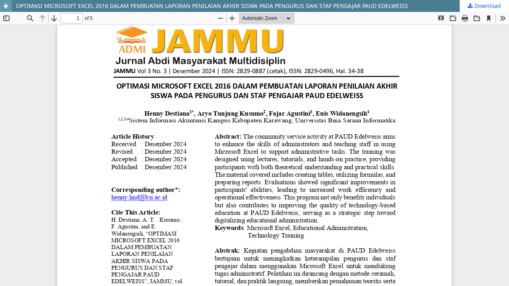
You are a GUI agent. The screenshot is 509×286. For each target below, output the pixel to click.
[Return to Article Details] (6, 6)
